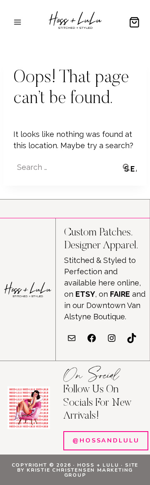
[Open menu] (17, 21)
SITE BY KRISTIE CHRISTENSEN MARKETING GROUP (78, 470)
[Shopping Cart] (134, 22)
